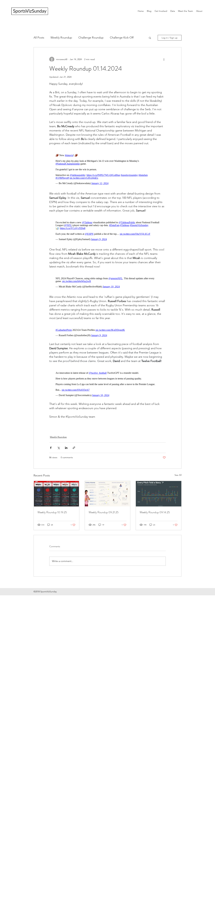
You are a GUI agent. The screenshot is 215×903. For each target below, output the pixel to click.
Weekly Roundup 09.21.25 (104, 515)
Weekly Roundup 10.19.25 (52, 515)
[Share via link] (73, 450)
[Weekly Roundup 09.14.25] (158, 497)
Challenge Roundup (91, 37)
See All (178, 478)
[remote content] (107, 168)
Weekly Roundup (61, 37)
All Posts (39, 37)
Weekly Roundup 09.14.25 (155, 515)
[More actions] (164, 59)
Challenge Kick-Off (121, 37)
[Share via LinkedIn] (66, 450)
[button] (149, 37)
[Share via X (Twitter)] (58, 450)
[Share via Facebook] (50, 450)
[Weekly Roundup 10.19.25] (56, 497)
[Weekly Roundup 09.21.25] (107, 497)
